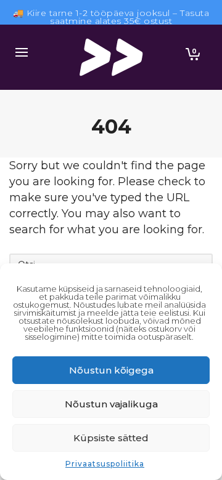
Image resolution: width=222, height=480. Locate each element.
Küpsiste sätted (111, 438)
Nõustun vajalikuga (111, 404)
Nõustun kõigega (111, 370)
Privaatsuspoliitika (104, 463)
